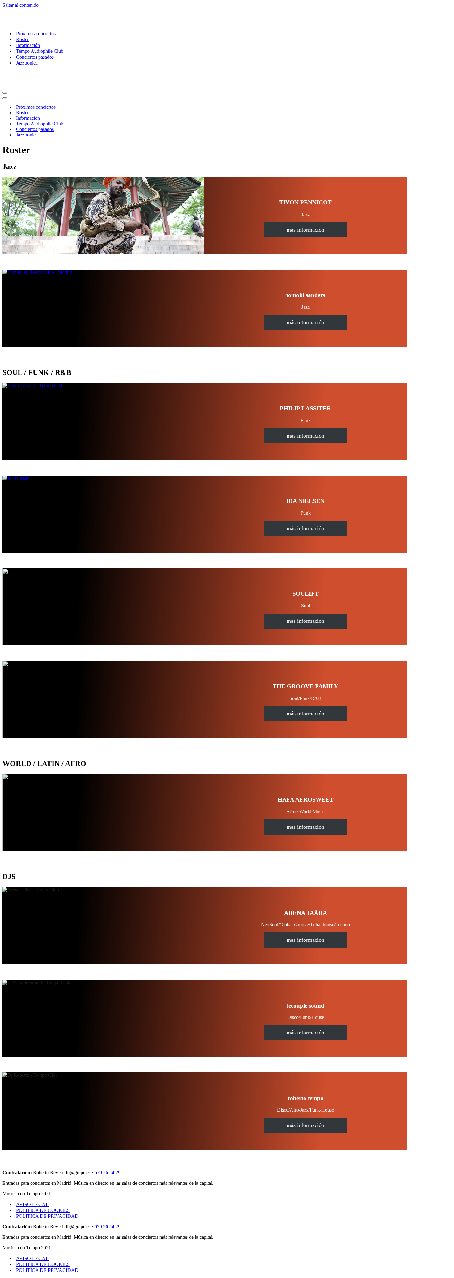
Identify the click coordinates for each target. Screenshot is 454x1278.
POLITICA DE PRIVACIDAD (47, 1216)
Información (28, 45)
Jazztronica (27, 62)
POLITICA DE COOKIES (43, 1210)
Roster (22, 39)
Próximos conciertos (36, 33)
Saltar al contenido (20, 5)
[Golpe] (33, 22)
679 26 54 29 (107, 1172)
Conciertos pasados (35, 57)
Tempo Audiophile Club (39, 51)
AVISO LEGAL (32, 1204)
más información (305, 230)
